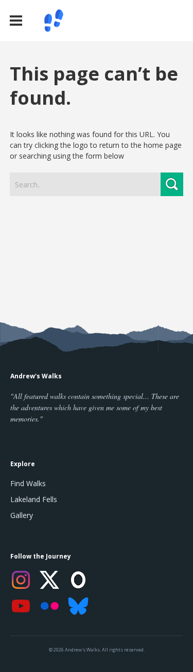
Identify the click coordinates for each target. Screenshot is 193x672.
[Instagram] (20, 580)
